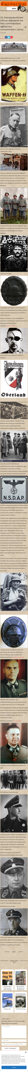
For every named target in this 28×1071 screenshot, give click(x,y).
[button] (26, 1052)
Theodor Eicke (17, 721)
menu (14, 8)
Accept (14, 1067)
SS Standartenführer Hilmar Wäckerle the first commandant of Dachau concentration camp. (12, 23)
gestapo (2, 38)
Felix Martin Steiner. (18, 657)
